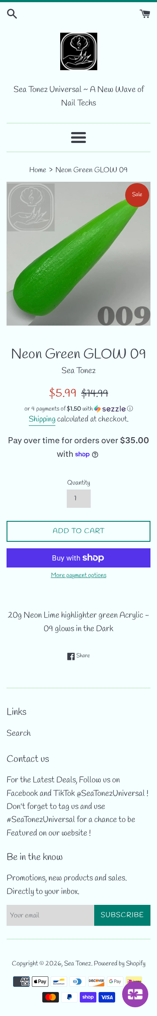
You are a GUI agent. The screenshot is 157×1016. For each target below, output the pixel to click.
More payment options (78, 575)
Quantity (78, 483)
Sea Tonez (77, 963)
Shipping (42, 419)
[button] (78, 409)
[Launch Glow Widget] (135, 994)
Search (19, 733)
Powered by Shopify (120, 963)
